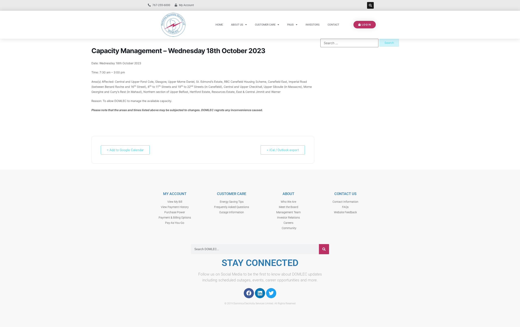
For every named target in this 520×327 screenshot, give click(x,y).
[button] (370, 5)
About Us (237, 24)
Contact (333, 24)
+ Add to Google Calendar (125, 150)
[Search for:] (349, 43)
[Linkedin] (260, 293)
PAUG (290, 24)
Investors (313, 24)
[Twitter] (271, 293)
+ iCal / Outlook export (282, 150)
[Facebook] (249, 293)
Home (219, 24)
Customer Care (265, 24)
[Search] (324, 249)
